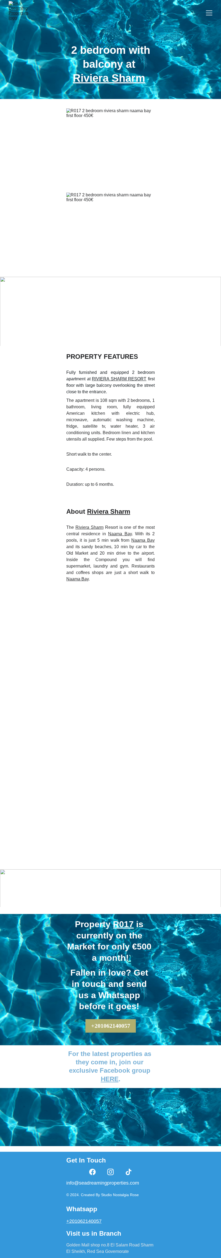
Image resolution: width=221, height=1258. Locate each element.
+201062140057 (110, 1025)
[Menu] (209, 12)
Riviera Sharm (109, 78)
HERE (110, 1079)
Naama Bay (120, 533)
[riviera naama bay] (110, 1127)
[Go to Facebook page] (92, 1172)
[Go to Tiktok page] (128, 1172)
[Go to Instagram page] (110, 1172)
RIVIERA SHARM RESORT (119, 379)
